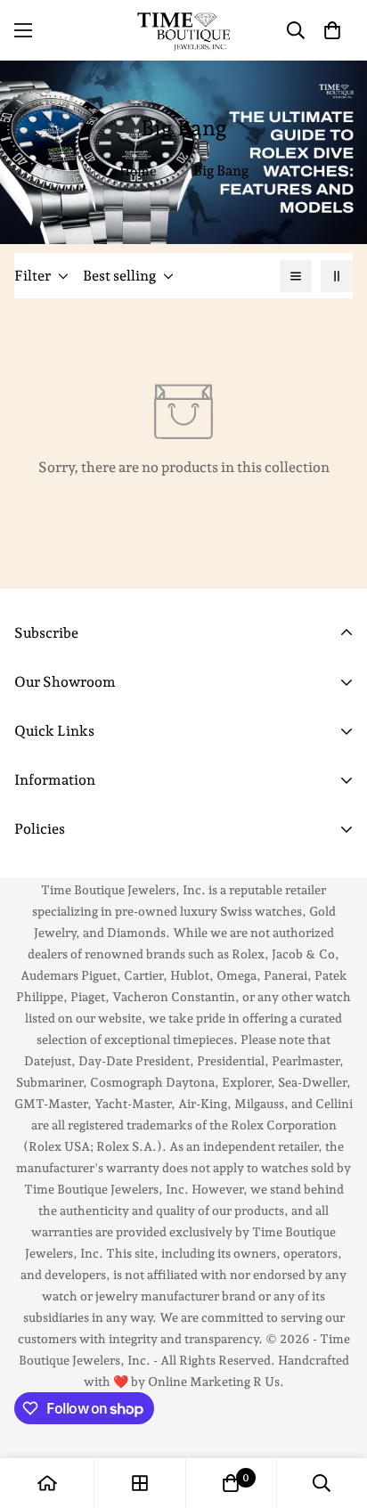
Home (138, 171)
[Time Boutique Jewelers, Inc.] (183, 30)
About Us (44, 853)
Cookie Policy (59, 874)
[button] (332, 30)
